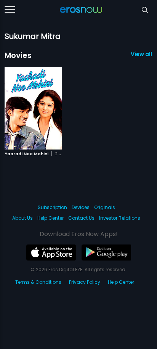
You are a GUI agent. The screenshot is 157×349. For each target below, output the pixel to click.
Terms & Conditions (38, 282)
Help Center (50, 218)
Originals (104, 207)
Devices (81, 207)
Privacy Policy (84, 282)
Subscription (52, 207)
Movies (18, 55)
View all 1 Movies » (141, 54)
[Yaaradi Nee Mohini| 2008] (33, 108)
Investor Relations (119, 218)
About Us (22, 218)
